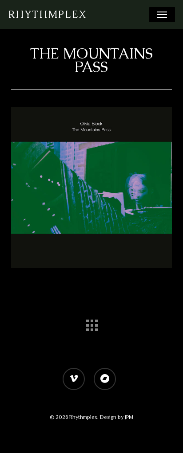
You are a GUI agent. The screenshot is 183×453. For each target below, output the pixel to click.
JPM (129, 417)
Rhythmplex (47, 15)
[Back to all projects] (91, 323)
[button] (162, 15)
